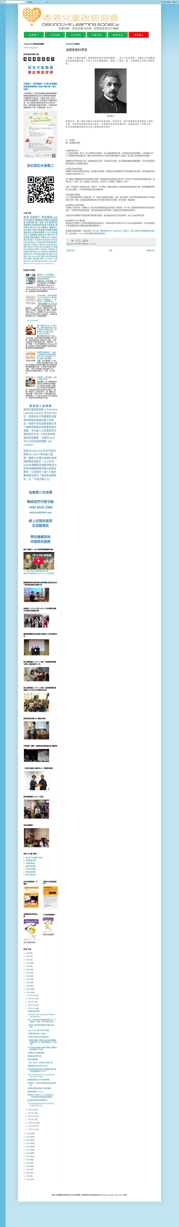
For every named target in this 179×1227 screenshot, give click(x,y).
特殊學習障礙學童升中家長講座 (39, 1088)
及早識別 (27, 230)
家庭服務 (36, 259)
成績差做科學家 (33, 1011)
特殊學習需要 (51, 230)
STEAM (32, 263)
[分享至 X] (81, 240)
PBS (53, 235)
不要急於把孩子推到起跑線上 (39, 1037)
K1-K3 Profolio (32, 321)
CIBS (29, 256)
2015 (28, 1143)
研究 (39, 256)
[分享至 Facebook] (84, 240)
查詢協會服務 (31, 872)
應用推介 (50, 254)
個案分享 (40, 263)
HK (28, 263)
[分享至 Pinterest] (87, 240)
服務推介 (48, 247)
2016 (28, 1147)
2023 (28, 1170)
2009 (28, 986)
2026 (28, 1179)
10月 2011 (32, 1123)
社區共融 (53, 240)
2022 (28, 1166)
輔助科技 (27, 232)
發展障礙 (33, 235)
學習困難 (41, 230)
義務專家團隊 (31, 866)
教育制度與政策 (39, 225)
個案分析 (42, 245)
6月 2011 (31, 1110)
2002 (28, 963)
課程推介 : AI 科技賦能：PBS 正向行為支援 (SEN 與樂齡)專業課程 (46, 277)
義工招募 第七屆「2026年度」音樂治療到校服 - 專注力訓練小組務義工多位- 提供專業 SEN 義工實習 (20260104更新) (47, 330)
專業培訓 (53, 222)
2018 (28, 1153)
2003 (28, 966)
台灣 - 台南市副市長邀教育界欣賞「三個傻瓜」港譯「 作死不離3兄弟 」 (42, 1021)
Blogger (120, 1195)
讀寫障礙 (85, 244)
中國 (48, 235)
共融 (34, 230)
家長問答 (51, 249)
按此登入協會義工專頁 (34, 858)
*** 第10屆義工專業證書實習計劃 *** (37, 571)
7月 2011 (31, 1113)
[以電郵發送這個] (76, 240)
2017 (28, 1150)
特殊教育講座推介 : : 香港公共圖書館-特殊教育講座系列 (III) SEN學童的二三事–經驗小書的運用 (46, 355)
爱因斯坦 (110, 116)
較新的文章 (70, 251)
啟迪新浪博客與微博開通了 (38, 1100)
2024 (28, 1173)
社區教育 (51, 225)
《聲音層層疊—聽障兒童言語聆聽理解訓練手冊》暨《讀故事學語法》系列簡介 (42, 1042)
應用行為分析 (40, 247)
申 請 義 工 (138, 35)
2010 (28, 989)
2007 (28, 979)
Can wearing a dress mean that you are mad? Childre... (41, 1076)
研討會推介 (31, 242)
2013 (28, 1137)
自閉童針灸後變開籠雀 (36, 1053)
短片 (29, 245)
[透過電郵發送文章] (72, 240)
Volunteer (50, 261)
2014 (28, 1140)
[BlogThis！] (79, 240)
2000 (28, 956)
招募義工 (45, 227)
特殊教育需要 (38, 232)
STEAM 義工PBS (48, 263)
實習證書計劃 (31, 860)
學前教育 (38, 240)
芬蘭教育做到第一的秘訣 (37, 1034)
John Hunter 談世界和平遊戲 (38, 1030)
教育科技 (42, 235)
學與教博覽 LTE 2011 (36, 1092)
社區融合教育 (41, 242)
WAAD (34, 256)
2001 (28, 960)
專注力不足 (35, 227)
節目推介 (44, 249)
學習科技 (30, 247)
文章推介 (36, 249)
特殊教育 (47, 220)
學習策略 (46, 240)
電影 (42, 256)
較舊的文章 (150, 251)
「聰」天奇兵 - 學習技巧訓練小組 (40, 1063)
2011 (28, 993)
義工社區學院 (31, 875)
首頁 (110, 251)
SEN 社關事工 (49, 259)
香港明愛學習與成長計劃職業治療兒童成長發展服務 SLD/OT (42, 1070)
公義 (25, 242)
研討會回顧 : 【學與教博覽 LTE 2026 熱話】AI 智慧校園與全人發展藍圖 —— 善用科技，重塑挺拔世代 (47, 299)
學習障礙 (78, 244)
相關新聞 (27, 225)
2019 (28, 1156)
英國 (41, 259)
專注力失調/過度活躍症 (37, 254)
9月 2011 (31, 1119)
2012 (28, 1134)
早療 (42, 237)
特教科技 (37, 261)
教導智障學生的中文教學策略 (39, 1080)
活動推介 (35, 217)
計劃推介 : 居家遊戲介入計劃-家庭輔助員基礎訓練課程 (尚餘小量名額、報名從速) (40, 86)
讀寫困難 (50, 242)
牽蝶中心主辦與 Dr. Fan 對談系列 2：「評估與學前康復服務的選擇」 (42, 1096)
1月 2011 (31, 995)
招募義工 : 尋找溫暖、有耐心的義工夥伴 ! (47, 378)
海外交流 (30, 261)
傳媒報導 (38, 220)
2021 (28, 1163)
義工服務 (39, 222)
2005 (28, 973)
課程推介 (31, 240)
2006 (28, 976)
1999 (28, 953)
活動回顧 (30, 222)
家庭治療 (44, 261)
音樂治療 (44, 252)
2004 (28, 970)
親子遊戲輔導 (33, 1060)
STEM (38, 252)
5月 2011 (31, 1008)
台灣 (46, 222)
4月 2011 (31, 1005)
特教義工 (34, 245)
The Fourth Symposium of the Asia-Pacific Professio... (41, 1104)
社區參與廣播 (50, 256)
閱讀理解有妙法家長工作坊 (38, 1066)
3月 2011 (31, 1002)
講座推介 (53, 227)
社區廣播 (29, 249)
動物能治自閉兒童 (34, 1056)
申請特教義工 (31, 863)
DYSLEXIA (92, 244)
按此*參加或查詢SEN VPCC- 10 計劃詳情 (38, 573)
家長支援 (49, 245)
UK (36, 263)
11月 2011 (32, 1126)
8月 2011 (31, 1116)
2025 (28, 1176)
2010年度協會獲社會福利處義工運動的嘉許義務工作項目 (42, 1049)
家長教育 (30, 220)
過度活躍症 (35, 237)
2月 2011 (31, 999)
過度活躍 (32, 252)
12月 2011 (32, 1129)
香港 (72, 244)
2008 (28, 983)
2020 (28, 1160)
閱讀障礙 (52, 252)
